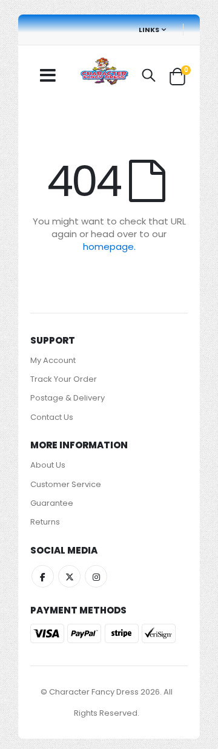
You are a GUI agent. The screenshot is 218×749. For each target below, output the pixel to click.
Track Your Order (63, 379)
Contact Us (51, 417)
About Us (47, 465)
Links (149, 29)
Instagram (96, 576)
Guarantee (51, 503)
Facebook (42, 576)
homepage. (109, 246)
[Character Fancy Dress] (104, 72)
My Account (53, 360)
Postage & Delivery (67, 398)
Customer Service (65, 484)
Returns (45, 522)
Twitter (69, 576)
